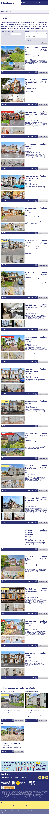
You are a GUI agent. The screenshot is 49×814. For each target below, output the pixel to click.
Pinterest (46, 777)
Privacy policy (21, 810)
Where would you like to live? (8, 31)
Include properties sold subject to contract (34, 40)
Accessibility (4, 810)
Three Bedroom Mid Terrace (36, 711)
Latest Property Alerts (7, 777)
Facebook (43, 777)
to (36, 31)
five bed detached (31, 273)
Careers (16, 777)
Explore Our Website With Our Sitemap (10, 812)
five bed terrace (31, 401)
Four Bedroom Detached (11, 743)
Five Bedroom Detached (11, 711)
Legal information (13, 810)
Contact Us (23, 777)
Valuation (37, 2)
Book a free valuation (6, 806)
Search (44, 43)
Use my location (7, 34)
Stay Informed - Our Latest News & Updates (12, 779)
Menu (24, 2)
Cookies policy (29, 810)
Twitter (39, 777)
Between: (27, 31)
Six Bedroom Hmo (31, 241)
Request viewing (43, 72)
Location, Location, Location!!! (29, 532)
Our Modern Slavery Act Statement (28, 812)
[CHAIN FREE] (12, 707)
